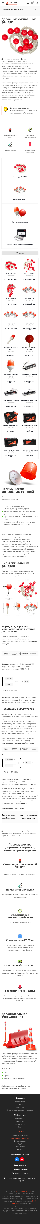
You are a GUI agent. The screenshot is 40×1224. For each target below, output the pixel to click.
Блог (20, 1127)
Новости (20, 1104)
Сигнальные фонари (20, 222)
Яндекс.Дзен (22, 1159)
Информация (20, 1115)
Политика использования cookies (20, 1110)
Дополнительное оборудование (20, 244)
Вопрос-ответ (20, 1124)
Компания (20, 1098)
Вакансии (20, 1107)
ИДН (20, 1144)
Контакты (20, 1121)
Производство (20, 1118)
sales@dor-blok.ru (21, 1173)
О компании (20, 1101)
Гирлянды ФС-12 (20, 199)
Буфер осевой (20, 1147)
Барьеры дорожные (20, 1135)
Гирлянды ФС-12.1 (20, 177)
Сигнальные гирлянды (20, 1138)
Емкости (20, 1149)
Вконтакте (17, 1159)
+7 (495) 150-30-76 (21, 1169)
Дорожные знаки (20, 1141)
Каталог (20, 1132)
